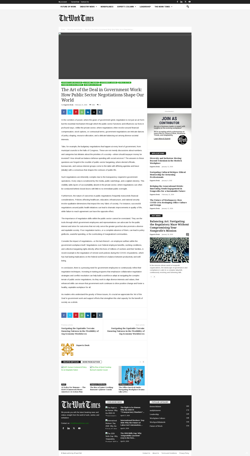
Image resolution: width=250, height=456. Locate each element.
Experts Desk (68, 105)
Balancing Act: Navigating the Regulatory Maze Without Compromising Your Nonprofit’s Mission (169, 226)
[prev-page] (140, 362)
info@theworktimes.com (79, 423)
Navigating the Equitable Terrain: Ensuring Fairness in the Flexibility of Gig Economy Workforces (80, 331)
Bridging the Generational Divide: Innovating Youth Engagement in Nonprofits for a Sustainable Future (167, 188)
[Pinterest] (76, 112)
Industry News (87, 7)
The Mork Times (162, 7)
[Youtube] (189, 2)
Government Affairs (108, 82)
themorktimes (155, 407)
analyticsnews (155, 410)
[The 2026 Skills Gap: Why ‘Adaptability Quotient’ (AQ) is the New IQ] (111, 437)
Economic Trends (91, 82)
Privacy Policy (184, 453)
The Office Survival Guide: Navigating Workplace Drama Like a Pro (131, 389)
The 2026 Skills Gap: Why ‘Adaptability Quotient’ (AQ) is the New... (131, 435)
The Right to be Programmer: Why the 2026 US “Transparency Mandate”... (132, 409)
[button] (187, 7)
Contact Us (85, 2)
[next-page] (143, 362)
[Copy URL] (105, 112)
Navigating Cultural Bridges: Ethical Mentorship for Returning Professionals (168, 174)
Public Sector (124, 82)
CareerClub (75, 2)
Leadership (145, 7)
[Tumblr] (99, 112)
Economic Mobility (157, 261)
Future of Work (68, 7)
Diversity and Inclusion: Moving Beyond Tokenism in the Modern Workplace (166, 160)
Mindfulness (107, 7)
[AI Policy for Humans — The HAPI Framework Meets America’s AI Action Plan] (74, 375)
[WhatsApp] (82, 112)
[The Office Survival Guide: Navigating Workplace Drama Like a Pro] (132, 375)
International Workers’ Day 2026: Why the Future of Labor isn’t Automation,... (132, 422)
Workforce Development (72, 85)
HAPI (63, 384)
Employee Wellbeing (98, 384)
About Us (156, 453)
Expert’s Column (125, 7)
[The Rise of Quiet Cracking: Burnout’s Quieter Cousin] (103, 375)
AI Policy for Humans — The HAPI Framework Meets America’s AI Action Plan (73, 389)
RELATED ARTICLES (71, 362)
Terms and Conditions (169, 453)
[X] (185, 2)
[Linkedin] (181, 2)
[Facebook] (177, 2)
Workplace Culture (93, 85)
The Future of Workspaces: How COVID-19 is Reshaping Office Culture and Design (168, 202)
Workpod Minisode (157, 422)
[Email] (93, 112)
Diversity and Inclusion (74, 29)
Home (63, 29)
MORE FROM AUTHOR (91, 362)
